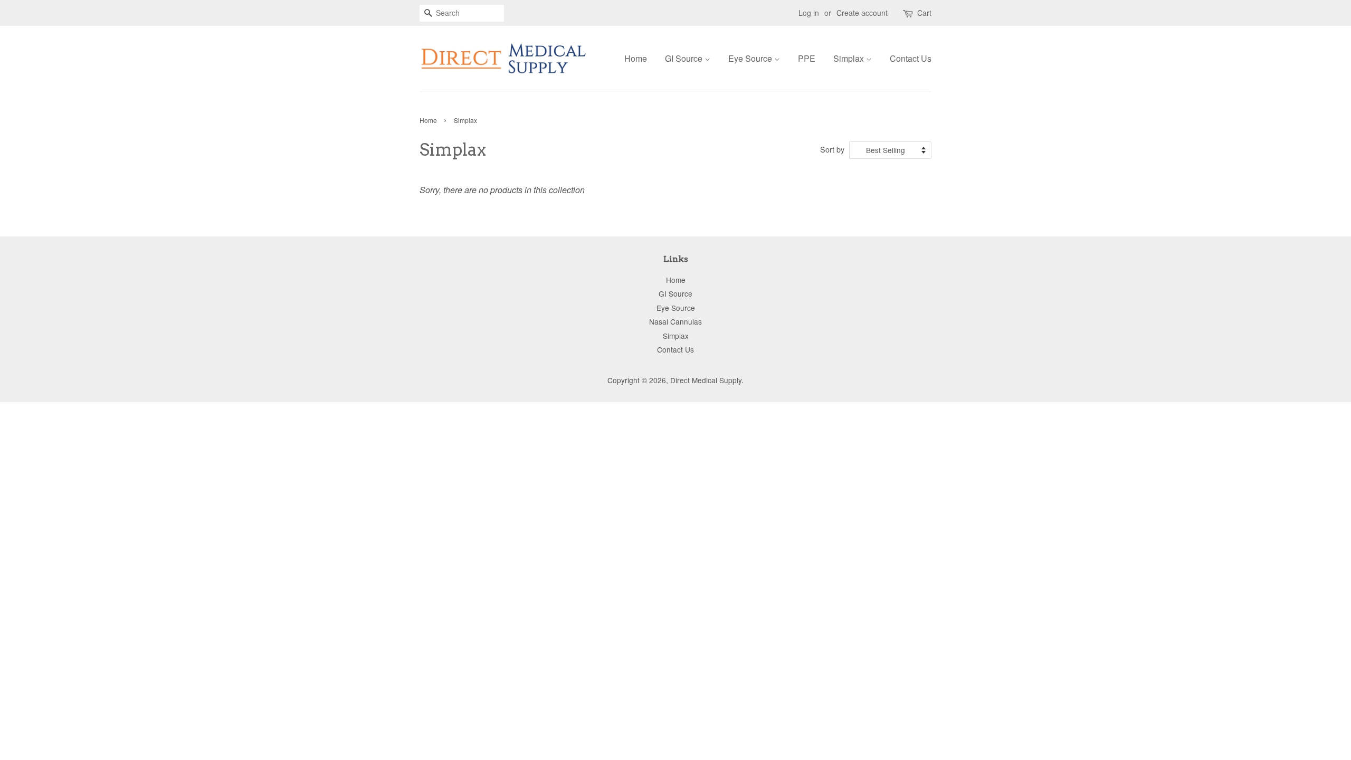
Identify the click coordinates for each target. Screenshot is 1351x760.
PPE (806, 58)
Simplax (849, 58)
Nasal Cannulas (675, 321)
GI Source (685, 58)
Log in (808, 12)
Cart (924, 12)
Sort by (832, 149)
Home (635, 58)
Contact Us (910, 58)
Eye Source (751, 58)
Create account (862, 12)
